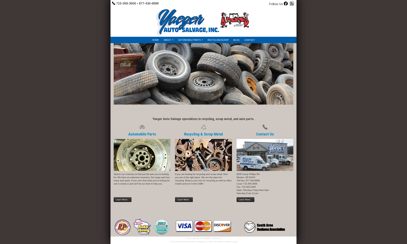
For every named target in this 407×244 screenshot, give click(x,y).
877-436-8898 (149, 3)
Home (155, 40)
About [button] (168, 40)
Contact (249, 40)
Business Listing (231, 242)
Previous (109, 76)
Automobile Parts (142, 134)
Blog (236, 40)
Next (299, 76)
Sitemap (196, 238)
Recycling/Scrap (218, 40)
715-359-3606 (126, 3)
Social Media (205, 238)
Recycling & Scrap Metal (203, 134)
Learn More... (122, 199)
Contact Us (265, 134)
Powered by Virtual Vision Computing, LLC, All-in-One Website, (200, 242)
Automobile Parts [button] (189, 40)
